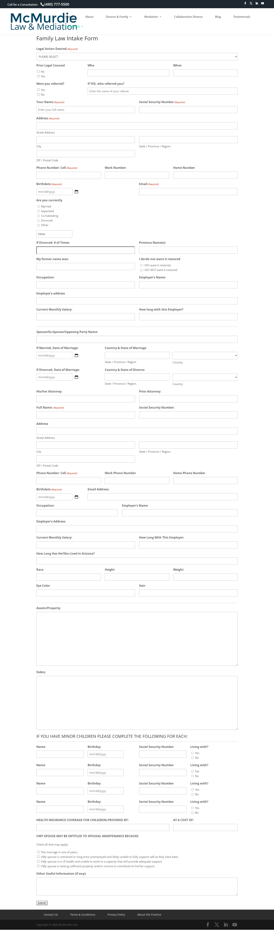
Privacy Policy (116, 914)
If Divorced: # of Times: (53, 243)
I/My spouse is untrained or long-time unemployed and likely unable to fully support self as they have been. (110, 857)
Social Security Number (162, 102)
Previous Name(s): (152, 243)
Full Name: (50, 407)
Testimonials (241, 16)
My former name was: (52, 259)
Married (46, 206)
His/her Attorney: (49, 391)
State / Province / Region (155, 146)
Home (69, 16)
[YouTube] (262, 4)
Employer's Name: (152, 277)
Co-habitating (49, 216)
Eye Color (43, 586)
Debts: (41, 672)
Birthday (94, 747)
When (177, 65)
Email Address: (98, 489)
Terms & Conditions (82, 914)
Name (40, 747)
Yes (43, 76)
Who (91, 65)
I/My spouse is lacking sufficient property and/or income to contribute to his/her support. (98, 866)
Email (149, 184)
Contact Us (72, 26)
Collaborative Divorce (188, 16)
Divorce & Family (117, 16)
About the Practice (149, 914)
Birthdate (49, 184)
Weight (178, 569)
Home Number (184, 168)
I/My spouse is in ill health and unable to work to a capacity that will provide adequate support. (102, 861)
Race (39, 569)
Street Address (45, 132)
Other (44, 225)
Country (178, 362)
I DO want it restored (157, 265)
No (43, 71)
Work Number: (116, 168)
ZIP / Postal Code (47, 160)
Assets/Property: (48, 608)
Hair (142, 586)
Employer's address (50, 293)
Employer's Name (135, 505)
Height (110, 569)
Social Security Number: (157, 407)
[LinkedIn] (256, 4)
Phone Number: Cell (56, 168)
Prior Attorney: (150, 391)
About (89, 16)
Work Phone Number (120, 473)
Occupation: (45, 277)
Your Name (50, 102)
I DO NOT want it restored (160, 270)
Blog (218, 16)
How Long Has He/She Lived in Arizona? (65, 553)
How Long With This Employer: (161, 537)
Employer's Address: (51, 521)
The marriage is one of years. (59, 852)
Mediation (151, 16)
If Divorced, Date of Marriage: (58, 370)
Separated (47, 211)
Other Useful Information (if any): (61, 874)
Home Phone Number (189, 473)
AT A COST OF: (183, 820)
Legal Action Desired (57, 49)
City (38, 146)
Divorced (47, 220)
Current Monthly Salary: (54, 309)
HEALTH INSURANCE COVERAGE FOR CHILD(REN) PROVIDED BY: (82, 820)
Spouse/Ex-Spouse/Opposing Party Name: (67, 332)
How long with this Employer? (161, 309)
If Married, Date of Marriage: (57, 348)
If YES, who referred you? (106, 84)
